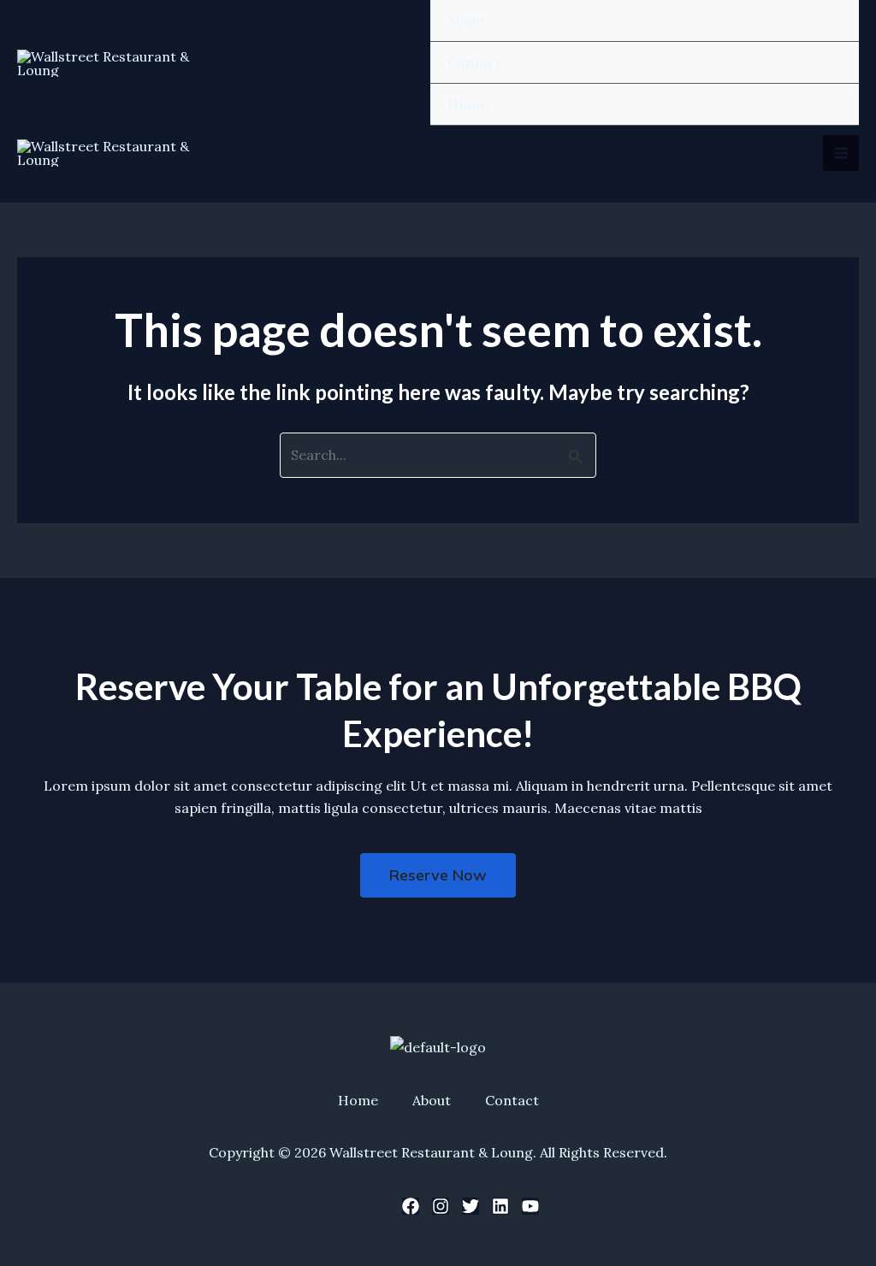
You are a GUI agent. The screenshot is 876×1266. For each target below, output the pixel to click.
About (466, 20)
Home (467, 104)
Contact (474, 62)
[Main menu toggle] (841, 153)
